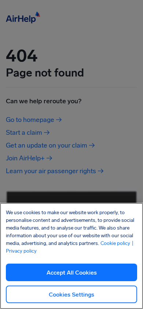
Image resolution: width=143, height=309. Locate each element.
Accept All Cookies (72, 272)
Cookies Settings (71, 294)
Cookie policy (115, 243)
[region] (71, 256)
